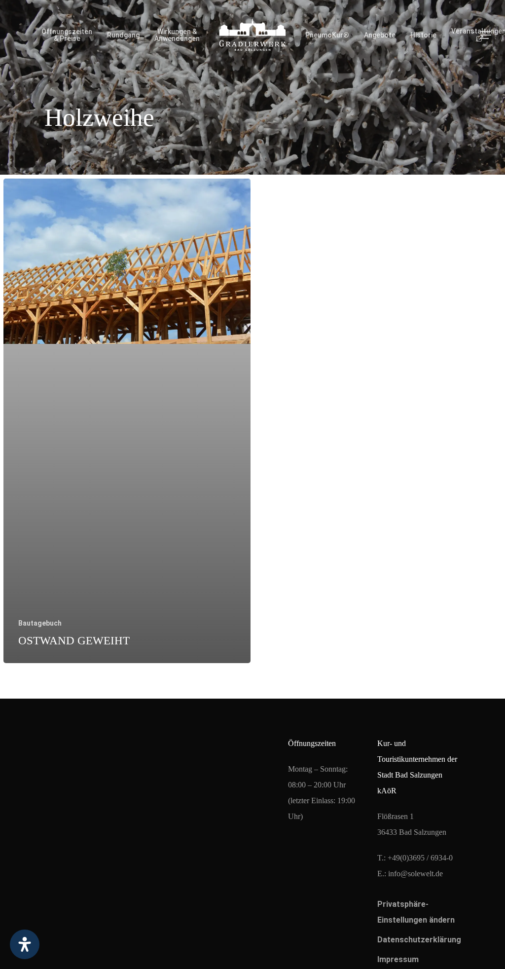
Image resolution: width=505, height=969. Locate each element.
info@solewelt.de (415, 873)
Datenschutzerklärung (418, 939)
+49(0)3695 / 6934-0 (420, 858)
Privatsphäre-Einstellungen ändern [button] (416, 912)
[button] (485, 35)
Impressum (398, 959)
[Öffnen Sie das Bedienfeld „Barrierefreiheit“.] (24, 944)
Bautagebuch (40, 623)
